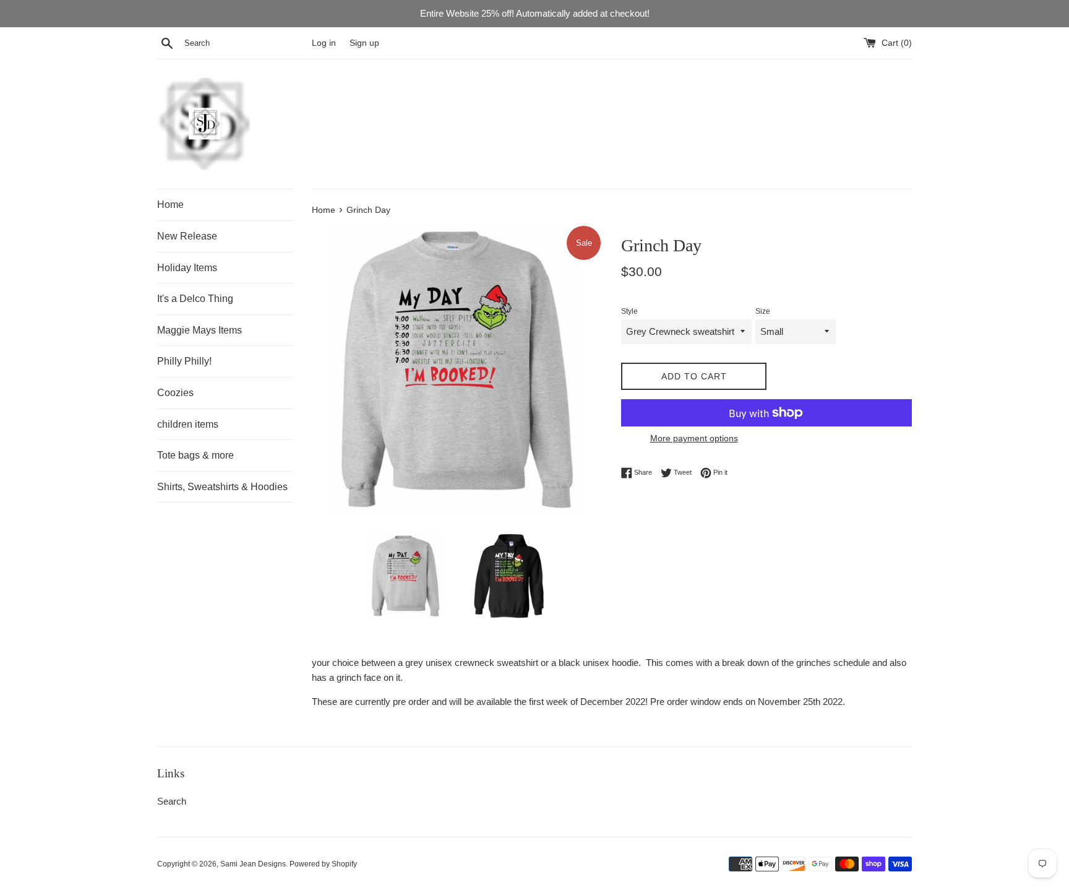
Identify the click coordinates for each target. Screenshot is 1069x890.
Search (171, 801)
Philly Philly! (184, 361)
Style (629, 311)
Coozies (175, 392)
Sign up (364, 43)
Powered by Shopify (323, 864)
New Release (187, 236)
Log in (324, 43)
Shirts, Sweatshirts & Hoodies (222, 487)
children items (187, 424)
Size (762, 311)
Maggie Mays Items (199, 330)
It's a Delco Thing (195, 298)
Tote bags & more (195, 455)
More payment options (694, 438)
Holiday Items (187, 267)
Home (170, 204)
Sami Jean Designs (253, 864)
